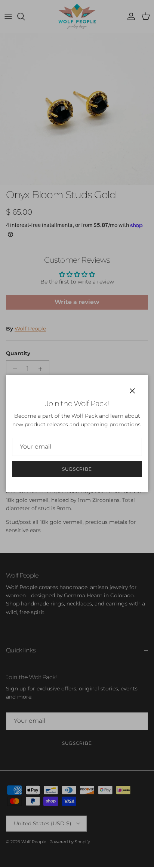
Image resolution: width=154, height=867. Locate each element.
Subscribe (77, 469)
